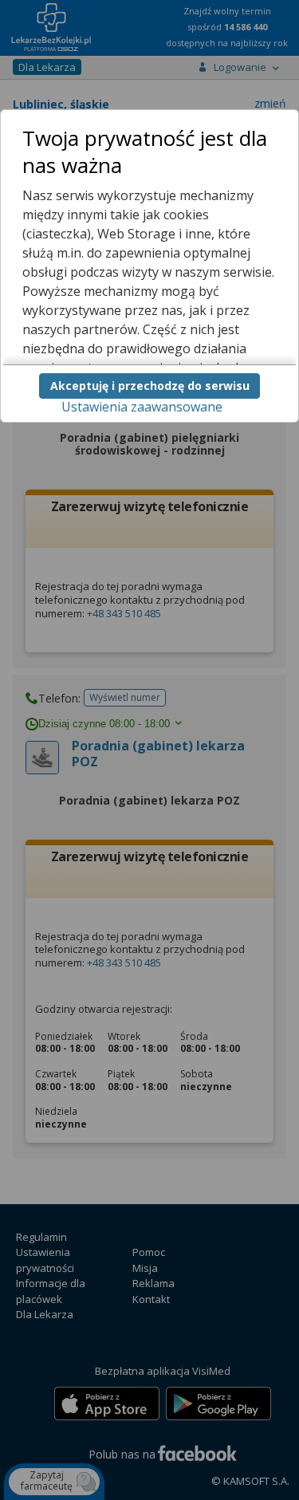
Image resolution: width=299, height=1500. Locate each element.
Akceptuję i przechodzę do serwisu (150, 385)
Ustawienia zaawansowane (141, 406)
